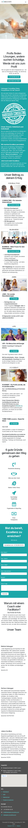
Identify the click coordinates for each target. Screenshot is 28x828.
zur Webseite (14, 298)
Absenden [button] (4, 595)
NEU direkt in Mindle (14, 205)
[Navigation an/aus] (25, 2)
